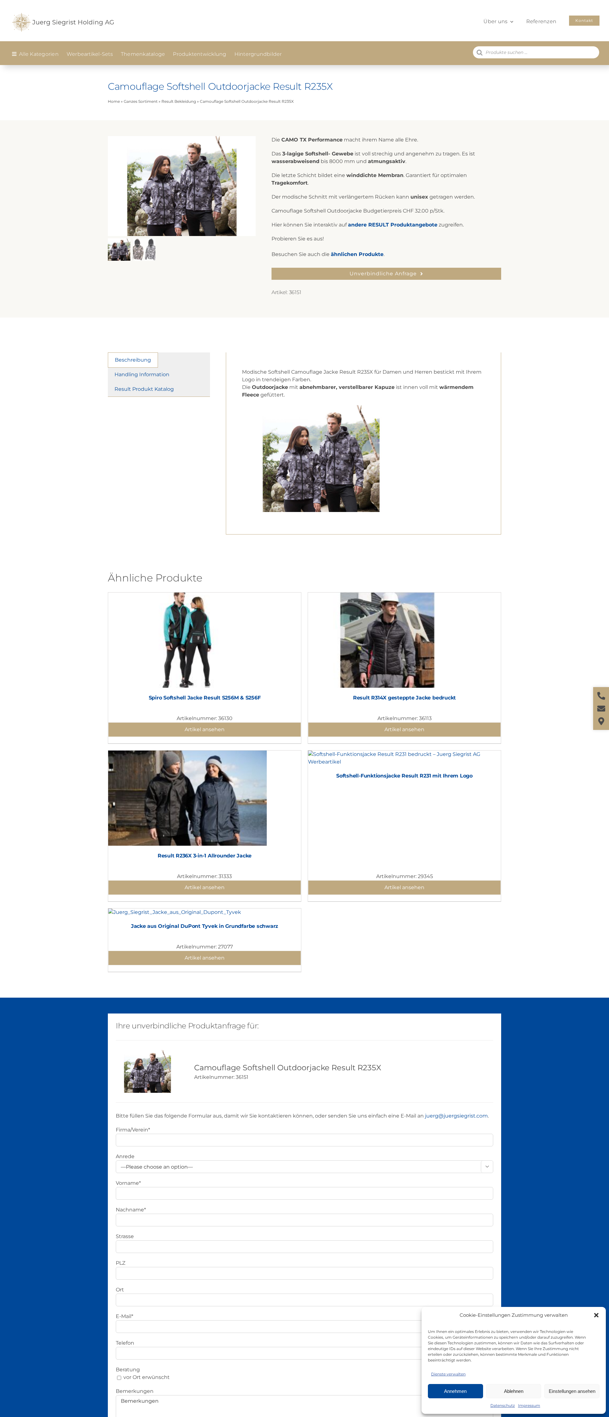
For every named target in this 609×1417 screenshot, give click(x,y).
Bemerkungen (135, 1391)
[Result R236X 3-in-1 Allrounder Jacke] (187, 754)
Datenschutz (502, 1405)
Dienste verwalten (448, 1374)
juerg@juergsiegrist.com (456, 1116)
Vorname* (128, 1183)
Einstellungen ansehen (572, 1391)
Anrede (125, 1156)
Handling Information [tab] (142, 374)
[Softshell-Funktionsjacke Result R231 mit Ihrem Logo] (404, 754)
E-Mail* (124, 1316)
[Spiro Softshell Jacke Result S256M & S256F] (187, 596)
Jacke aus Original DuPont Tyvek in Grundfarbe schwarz (204, 926)
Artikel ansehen (205, 729)
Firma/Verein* (133, 1130)
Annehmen (455, 1391)
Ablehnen (513, 1391)
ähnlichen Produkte (357, 254)
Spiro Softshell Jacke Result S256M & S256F (205, 698)
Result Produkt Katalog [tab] (144, 389)
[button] (596, 1315)
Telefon (125, 1343)
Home (114, 101)
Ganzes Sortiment (141, 101)
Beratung (128, 1370)
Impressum (529, 1405)
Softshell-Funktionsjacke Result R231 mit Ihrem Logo (404, 776)
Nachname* (131, 1210)
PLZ (120, 1263)
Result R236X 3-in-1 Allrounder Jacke (205, 856)
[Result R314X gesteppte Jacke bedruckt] (387, 596)
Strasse (125, 1236)
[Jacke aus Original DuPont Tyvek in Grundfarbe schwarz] (174, 912)
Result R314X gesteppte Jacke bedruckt (404, 698)
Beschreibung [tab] (133, 360)
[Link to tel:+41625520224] (601, 696)
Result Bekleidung (178, 101)
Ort (120, 1290)
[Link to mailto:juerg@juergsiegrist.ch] (601, 708)
